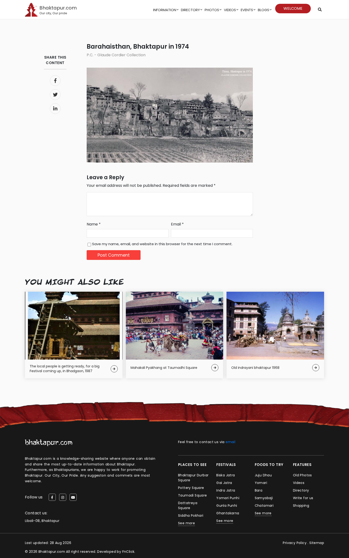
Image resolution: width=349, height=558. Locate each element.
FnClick (128, 551)
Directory (190, 9)
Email (177, 224)
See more (186, 523)
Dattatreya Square (187, 505)
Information (164, 9)
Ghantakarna (227, 513)
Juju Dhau (263, 475)
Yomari (261, 482)
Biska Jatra (225, 475)
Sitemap (316, 542)
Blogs (263, 9)
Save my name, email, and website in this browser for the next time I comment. (162, 243)
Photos (212, 9)
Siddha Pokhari (190, 515)
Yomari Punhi (227, 498)
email (230, 442)
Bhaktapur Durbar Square (193, 478)
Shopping (301, 505)
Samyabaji (264, 498)
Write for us (303, 498)
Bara (259, 490)
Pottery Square (191, 487)
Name (94, 224)
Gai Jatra (224, 482)
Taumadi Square (192, 495)
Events (247, 9)
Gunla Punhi (226, 505)
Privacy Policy (295, 542)
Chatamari (264, 505)
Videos (230, 9)
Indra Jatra (225, 490)
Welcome (292, 8)
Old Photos (302, 475)
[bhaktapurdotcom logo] (48, 442)
